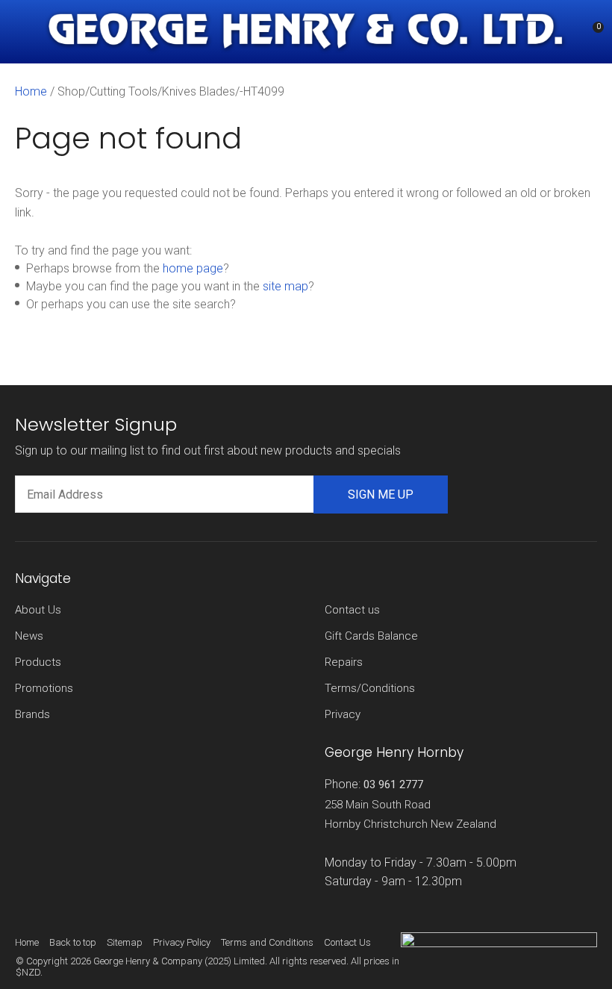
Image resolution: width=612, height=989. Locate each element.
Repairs (344, 662)
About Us (38, 610)
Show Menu (24, 32)
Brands (32, 714)
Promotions (44, 688)
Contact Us (347, 942)
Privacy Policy (181, 942)
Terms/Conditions (370, 688)
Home (31, 91)
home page (193, 268)
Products (38, 662)
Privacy (342, 714)
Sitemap (125, 942)
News (29, 636)
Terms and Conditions (267, 942)
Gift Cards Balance (371, 636)
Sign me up (380, 494)
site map (285, 286)
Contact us (352, 610)
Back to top (72, 942)
